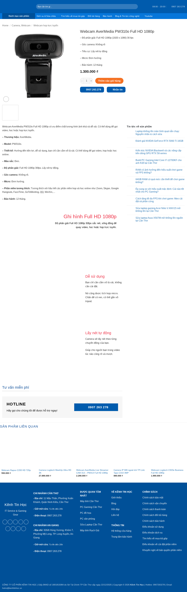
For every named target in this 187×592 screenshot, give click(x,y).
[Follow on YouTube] (18, 528)
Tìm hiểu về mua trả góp (73, 16)
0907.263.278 (54, 515)
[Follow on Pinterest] (7, 528)
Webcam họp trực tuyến (45, 25)
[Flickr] (23, 528)
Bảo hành (107, 16)
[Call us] (26, 522)
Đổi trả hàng (94, 16)
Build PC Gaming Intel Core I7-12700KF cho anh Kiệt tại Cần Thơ (159, 161)
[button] (144, 6)
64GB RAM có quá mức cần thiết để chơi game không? (160, 180)
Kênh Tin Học (137, 585)
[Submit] (135, 6)
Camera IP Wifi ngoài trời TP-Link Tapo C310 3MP (129, 471)
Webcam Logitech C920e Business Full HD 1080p (167, 471)
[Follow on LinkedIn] (13, 528)
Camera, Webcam (21, 25)
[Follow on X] (20, 522)
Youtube (149, 16)
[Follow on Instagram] (10, 522)
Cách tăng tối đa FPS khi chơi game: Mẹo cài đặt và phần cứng (159, 200)
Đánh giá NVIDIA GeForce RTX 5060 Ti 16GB (159, 141)
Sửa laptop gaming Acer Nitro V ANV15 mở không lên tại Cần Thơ (158, 209)
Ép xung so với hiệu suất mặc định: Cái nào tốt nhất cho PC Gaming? (160, 190)
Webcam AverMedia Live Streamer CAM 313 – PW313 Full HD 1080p (92, 471)
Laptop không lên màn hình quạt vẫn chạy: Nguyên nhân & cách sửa (157, 132)
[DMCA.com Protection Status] (15, 548)
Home (5, 25)
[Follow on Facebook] (4, 522)
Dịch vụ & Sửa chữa (46, 16)
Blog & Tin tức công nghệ (127, 16)
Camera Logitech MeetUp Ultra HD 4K (55, 471)
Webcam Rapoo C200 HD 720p (16, 470)
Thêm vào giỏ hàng (109, 81)
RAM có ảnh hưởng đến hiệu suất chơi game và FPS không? (159, 171)
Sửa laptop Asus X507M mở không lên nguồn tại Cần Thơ (159, 219)
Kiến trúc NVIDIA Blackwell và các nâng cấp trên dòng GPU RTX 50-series (158, 152)
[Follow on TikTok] (15, 522)
